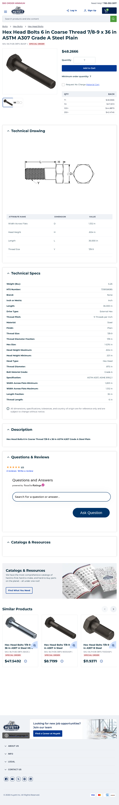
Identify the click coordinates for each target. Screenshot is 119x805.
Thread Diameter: (16, 366)
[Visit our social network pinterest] (24, 779)
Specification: (14, 377)
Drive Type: (13, 311)
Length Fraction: (15, 394)
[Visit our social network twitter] (18, 779)
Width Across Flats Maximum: (22, 388)
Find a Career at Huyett (47, 733)
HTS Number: (14, 289)
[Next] (113, 609)
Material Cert (92, 84)
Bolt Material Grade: (17, 372)
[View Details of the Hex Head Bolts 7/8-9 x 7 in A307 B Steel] (99, 628)
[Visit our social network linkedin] (30, 779)
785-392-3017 (110, 3)
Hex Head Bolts (35, 26)
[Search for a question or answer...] (61, 497)
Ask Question (91, 513)
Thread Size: (13, 333)
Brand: (10, 295)
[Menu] (5, 12)
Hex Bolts (18, 26)
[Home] (18, 10)
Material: (11, 322)
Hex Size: (11, 344)
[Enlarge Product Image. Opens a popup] (34, 644)
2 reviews (11, 471)
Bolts (5, 26)
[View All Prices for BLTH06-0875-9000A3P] (62, 661)
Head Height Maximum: (19, 350)
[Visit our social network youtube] (12, 779)
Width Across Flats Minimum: (22, 383)
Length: (11, 306)
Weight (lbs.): (14, 284)
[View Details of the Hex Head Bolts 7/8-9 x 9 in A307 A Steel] (59, 628)
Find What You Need (19, 590)
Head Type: (13, 361)
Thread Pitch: (14, 317)
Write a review (25, 471)
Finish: (10, 328)
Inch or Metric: (14, 300)
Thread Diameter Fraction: (21, 339)
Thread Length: (15, 399)
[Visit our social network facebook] (6, 779)
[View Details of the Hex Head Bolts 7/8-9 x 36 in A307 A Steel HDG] (20, 628)
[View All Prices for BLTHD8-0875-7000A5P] (101, 661)
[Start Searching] (113, 19)
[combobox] (59, 19)
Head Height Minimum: (19, 355)
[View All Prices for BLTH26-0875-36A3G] (26, 661)
